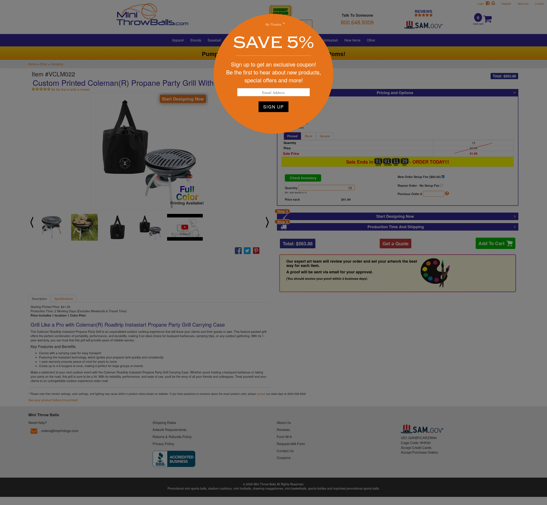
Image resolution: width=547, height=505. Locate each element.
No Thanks (273, 24)
